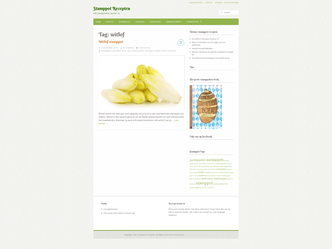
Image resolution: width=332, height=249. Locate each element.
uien (197, 187)
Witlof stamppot (111, 42)
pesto (231, 172)
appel (191, 164)
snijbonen (197, 179)
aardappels (106, 50)
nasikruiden (215, 172)
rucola (223, 175)
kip (209, 169)
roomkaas (211, 176)
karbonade (203, 169)
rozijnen (218, 176)
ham (129, 50)
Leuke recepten (195, 2)
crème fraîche (198, 166)
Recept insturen (231, 2)
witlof (157, 50)
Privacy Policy (202, 234)
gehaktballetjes (215, 166)
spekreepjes (220, 178)
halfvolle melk (194, 169)
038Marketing (190, 234)
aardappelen (198, 160)
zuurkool (210, 188)
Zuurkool (140, 22)
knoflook (213, 169)
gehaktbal (206, 166)
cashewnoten (220, 163)
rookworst (203, 175)
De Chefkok (128, 47)
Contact (209, 2)
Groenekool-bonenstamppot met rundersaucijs (211, 58)
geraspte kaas (119, 50)
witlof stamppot (168, 50)
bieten (204, 164)
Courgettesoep (111, 209)
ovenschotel (138, 50)
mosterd (207, 172)
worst (201, 188)
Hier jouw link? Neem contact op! (119, 213)
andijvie (226, 160)
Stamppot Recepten (111, 8)
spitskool (192, 184)
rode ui (195, 176)
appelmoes (198, 164)
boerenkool (211, 164)
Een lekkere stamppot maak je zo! (205, 39)
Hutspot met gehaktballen (202, 48)
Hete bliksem (155, 22)
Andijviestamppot (174, 22)
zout (205, 188)
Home (98, 22)
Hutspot (110, 22)
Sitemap (218, 2)
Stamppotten (193, 22)
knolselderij (221, 169)
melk (201, 172)
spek (204, 178)
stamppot (149, 50)
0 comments (144, 47)
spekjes (210, 178)
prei (191, 176)
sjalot (228, 176)
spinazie (230, 179)
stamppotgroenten (220, 184)
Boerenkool (124, 22)
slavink (192, 179)
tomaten (193, 188)
